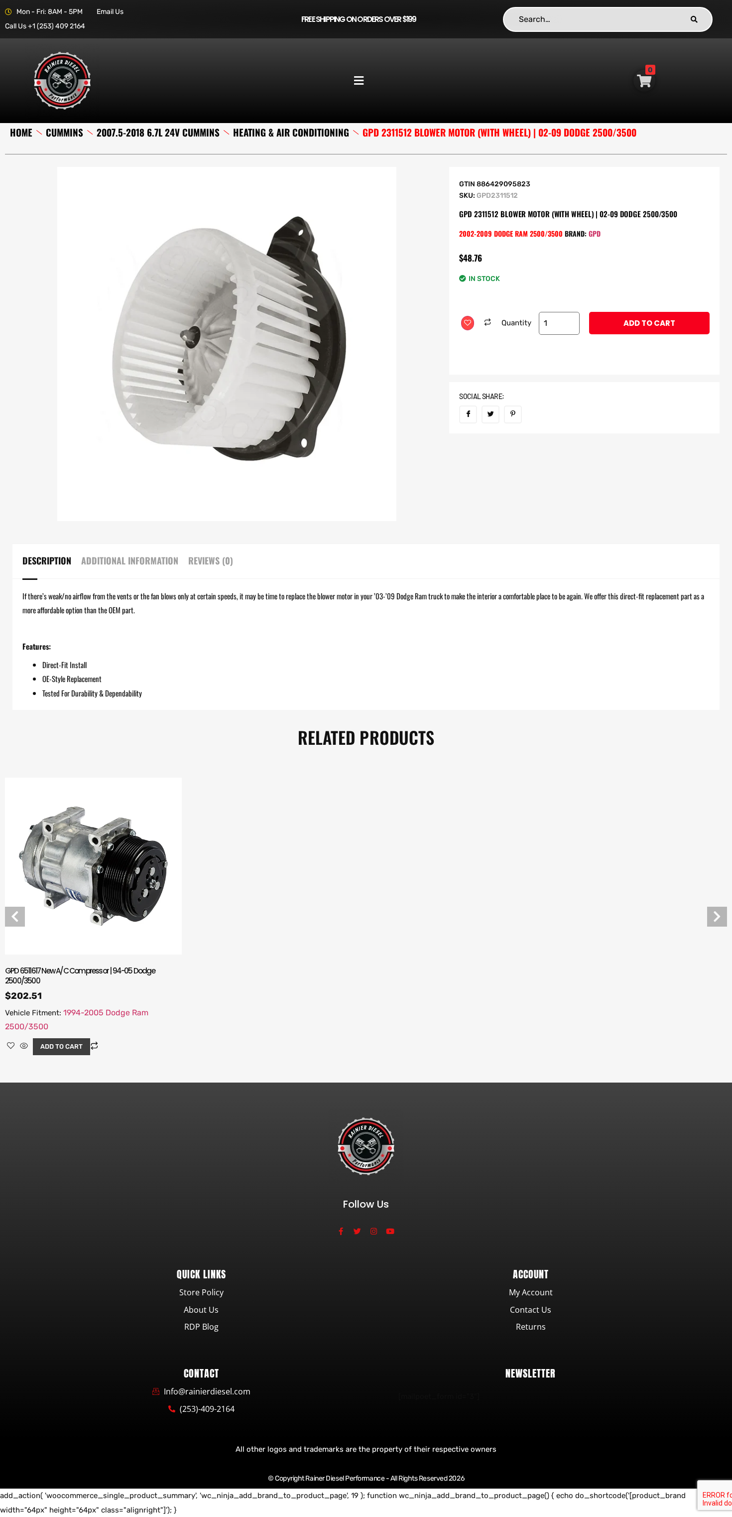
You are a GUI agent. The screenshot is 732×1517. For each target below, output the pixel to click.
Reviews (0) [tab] (210, 560)
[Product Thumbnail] (356, 197)
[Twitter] (357, 1231)
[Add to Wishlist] (467, 323)
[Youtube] (390, 1231)
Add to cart (649, 323)
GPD (595, 233)
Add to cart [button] (61, 1046)
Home (21, 132)
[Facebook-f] (341, 1231)
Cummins (64, 132)
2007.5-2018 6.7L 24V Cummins (158, 132)
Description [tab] (46, 560)
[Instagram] (373, 1231)
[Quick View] (24, 1046)
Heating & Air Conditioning (291, 132)
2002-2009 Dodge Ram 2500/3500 (511, 233)
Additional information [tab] (129, 560)
